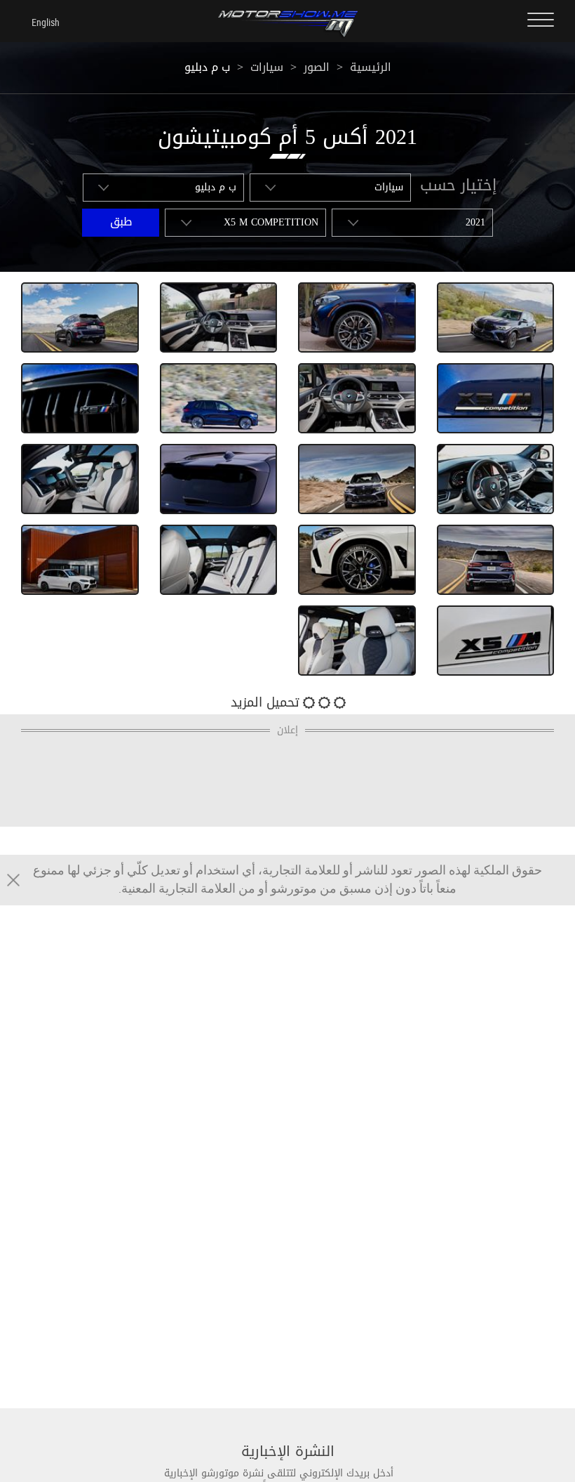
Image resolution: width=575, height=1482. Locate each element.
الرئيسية (370, 67)
